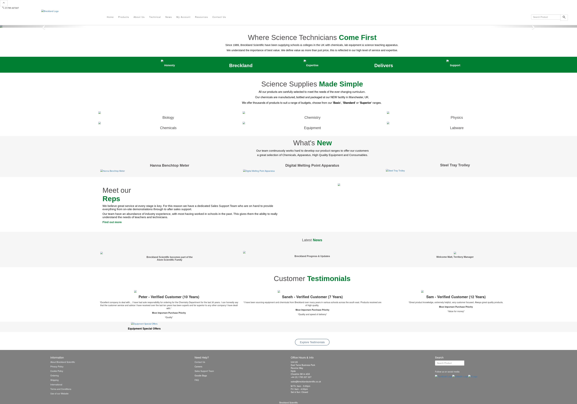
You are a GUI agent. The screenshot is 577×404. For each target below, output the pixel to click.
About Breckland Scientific (62, 361)
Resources (201, 16)
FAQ (197, 379)
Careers (198, 366)
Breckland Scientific (288, 402)
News (168, 16)
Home (110, 16)
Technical (155, 16)
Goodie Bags (201, 375)
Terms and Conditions (60, 388)
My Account (183, 16)
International (56, 384)
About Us (139, 16)
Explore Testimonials (312, 342)
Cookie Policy (56, 370)
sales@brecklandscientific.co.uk (35, 7)
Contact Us (219, 16)
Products (123, 16)
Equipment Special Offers (144, 328)
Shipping (54, 379)
